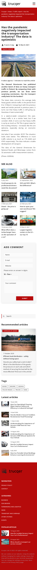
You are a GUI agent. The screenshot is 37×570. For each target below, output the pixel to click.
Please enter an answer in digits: (16, 270)
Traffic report (7, 49)
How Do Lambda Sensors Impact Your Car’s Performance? (21, 445)
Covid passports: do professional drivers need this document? (9, 185)
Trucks (18, 390)
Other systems (6, 517)
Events (4, 520)
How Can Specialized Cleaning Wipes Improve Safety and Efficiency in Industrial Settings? (21, 406)
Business (4, 500)
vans (25, 390)
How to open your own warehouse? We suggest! (27, 208)
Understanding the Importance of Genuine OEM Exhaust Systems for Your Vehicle (22, 436)
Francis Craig (9, 45)
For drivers (5, 503)
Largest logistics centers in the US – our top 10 (27, 232)
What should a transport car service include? (20, 543)
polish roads (7, 390)
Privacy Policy (15, 562)
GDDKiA (21, 386)
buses (4, 386)
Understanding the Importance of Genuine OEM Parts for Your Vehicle (22, 425)
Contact (4, 489)
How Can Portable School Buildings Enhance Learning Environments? (22, 454)
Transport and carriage (10, 513)
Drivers (12, 386)
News (3, 510)
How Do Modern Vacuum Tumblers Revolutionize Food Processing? (22, 416)
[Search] (3, 316)
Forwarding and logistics (11, 507)
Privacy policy (6, 485)
